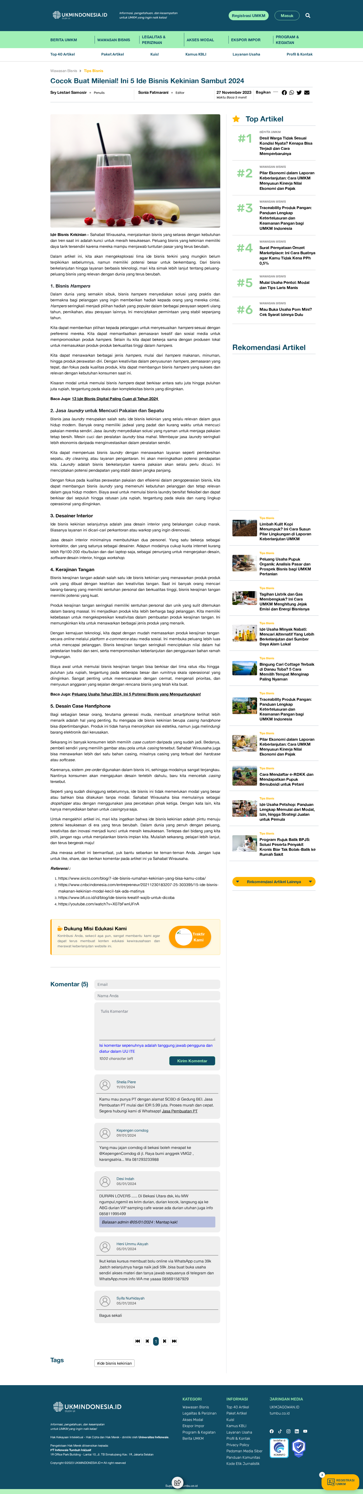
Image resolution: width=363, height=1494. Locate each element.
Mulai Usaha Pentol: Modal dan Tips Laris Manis (284, 285)
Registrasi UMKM (248, 15)
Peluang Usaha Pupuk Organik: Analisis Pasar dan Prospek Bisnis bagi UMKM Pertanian (285, 566)
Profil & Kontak (300, 54)
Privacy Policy (237, 1445)
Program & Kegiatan (287, 40)
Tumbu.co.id (189, 1486)
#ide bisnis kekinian (114, 1363)
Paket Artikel (112, 54)
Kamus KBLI (195, 54)
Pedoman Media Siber (244, 1451)
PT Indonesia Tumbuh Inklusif (70, 1450)
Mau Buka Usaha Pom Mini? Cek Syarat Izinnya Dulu (286, 312)
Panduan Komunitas (243, 1457)
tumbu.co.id (280, 1413)
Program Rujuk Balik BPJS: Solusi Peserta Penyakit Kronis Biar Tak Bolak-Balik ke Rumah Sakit (288, 847)
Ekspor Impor (246, 40)
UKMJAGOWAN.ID (284, 1407)
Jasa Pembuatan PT (180, 1111)
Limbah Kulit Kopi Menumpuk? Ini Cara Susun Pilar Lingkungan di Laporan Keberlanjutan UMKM (285, 531)
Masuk (287, 15)
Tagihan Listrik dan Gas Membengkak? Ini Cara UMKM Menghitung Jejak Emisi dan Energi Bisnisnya (284, 601)
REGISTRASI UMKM (345, 1482)
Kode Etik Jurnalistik (243, 1464)
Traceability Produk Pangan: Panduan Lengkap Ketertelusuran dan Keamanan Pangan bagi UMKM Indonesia (286, 218)
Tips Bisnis (93, 70)
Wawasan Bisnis (113, 40)
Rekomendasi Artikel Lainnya (274, 881)
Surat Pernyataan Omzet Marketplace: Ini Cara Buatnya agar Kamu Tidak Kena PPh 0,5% (287, 255)
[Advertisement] (257, 432)
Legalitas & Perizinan (153, 40)
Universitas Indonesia (153, 1437)
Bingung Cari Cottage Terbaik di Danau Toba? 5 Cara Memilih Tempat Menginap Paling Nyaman (287, 671)
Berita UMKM (63, 40)
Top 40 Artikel (62, 54)
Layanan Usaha (246, 54)
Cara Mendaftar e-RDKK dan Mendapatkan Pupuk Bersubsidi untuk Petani (286, 779)
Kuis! (154, 54)
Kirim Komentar (192, 1060)
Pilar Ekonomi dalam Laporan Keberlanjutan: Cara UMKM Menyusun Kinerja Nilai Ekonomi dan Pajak (287, 180)
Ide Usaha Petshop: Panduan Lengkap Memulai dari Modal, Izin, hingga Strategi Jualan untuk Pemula (287, 812)
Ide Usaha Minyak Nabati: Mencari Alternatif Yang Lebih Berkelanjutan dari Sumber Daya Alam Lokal (287, 636)
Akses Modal (200, 40)
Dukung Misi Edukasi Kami (95, 928)
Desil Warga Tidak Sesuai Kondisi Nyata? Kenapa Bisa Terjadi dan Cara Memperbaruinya (286, 146)
